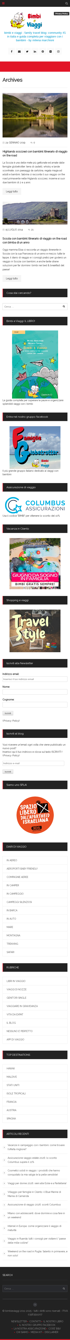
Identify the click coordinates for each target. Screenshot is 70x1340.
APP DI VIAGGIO (15, 1039)
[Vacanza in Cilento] (35, 563)
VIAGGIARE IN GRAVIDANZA (22, 1006)
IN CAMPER (13, 885)
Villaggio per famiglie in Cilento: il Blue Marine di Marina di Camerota (34, 1194)
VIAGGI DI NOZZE (17, 989)
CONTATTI (35, 1321)
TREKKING (12, 943)
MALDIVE (12, 1076)
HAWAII (11, 1068)
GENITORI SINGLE (16, 997)
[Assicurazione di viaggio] (35, 505)
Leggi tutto (12, 191)
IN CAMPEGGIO (15, 893)
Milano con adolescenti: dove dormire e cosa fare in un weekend (36, 1215)
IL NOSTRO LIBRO (53, 1321)
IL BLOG (11, 1022)
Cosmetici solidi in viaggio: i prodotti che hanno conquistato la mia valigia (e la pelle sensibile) (34, 1172)
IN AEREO (12, 860)
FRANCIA (11, 1102)
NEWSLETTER (19, 1321)
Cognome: (8, 699)
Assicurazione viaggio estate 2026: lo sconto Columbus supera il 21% (32, 1160)
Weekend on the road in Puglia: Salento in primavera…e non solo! (37, 1253)
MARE (10, 927)
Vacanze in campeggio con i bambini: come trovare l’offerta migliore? (36, 1147)
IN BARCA (12, 910)
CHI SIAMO (22, 1332)
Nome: (6, 686)
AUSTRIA (11, 1110)
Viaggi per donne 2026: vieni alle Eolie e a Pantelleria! (37, 1183)
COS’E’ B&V (54, 1328)
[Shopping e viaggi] (35, 631)
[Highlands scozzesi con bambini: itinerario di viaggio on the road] (35, 115)
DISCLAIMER (51, 1332)
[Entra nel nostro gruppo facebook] (35, 447)
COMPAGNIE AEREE (17, 877)
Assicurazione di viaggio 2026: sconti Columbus (34, 1204)
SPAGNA (11, 1118)
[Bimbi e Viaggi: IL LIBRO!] (35, 364)
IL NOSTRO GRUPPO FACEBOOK (37, 1325)
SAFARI (10, 952)
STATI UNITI (13, 1085)
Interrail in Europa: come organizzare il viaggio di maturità (34, 1228)
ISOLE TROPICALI (16, 1093)
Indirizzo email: (11, 674)
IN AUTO (11, 918)
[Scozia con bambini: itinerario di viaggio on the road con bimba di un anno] (35, 213)
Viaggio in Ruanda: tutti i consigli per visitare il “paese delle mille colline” (37, 1240)
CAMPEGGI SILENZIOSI (19, 902)
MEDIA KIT (36, 1332)
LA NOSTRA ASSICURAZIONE (30, 1328)
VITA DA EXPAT (15, 1014)
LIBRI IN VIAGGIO (16, 981)
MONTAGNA (13, 935)
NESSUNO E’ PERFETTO (20, 1031)
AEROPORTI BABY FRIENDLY (22, 868)
